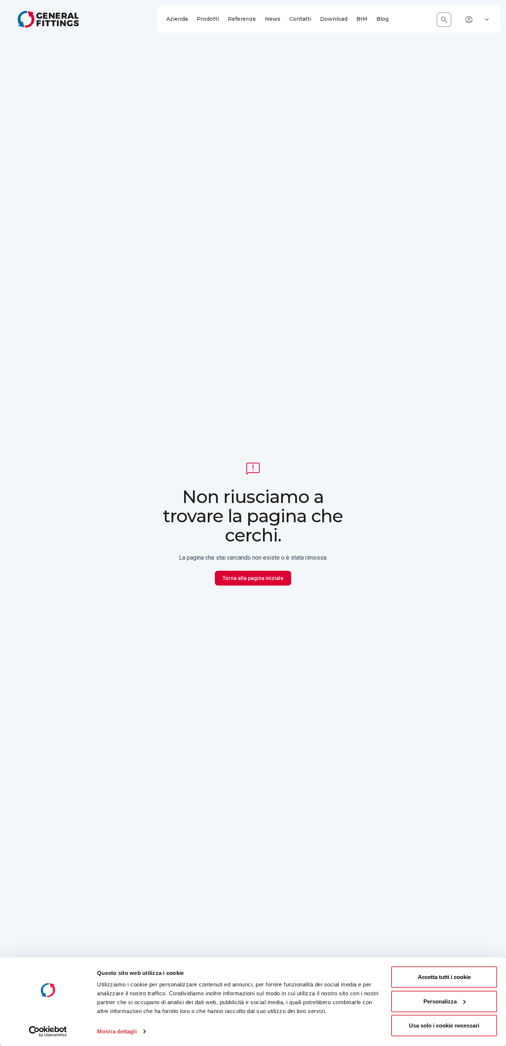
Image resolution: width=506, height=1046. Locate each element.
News (272, 19)
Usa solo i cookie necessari (444, 1025)
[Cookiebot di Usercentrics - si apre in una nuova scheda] (48, 1031)
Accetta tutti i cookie (444, 977)
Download (333, 19)
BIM (361, 19)
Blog (382, 19)
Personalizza (440, 1001)
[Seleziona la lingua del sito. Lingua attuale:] (486, 19)
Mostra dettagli (117, 1031)
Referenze (242, 19)
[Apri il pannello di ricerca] (444, 19)
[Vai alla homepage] (48, 19)
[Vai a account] (469, 19)
